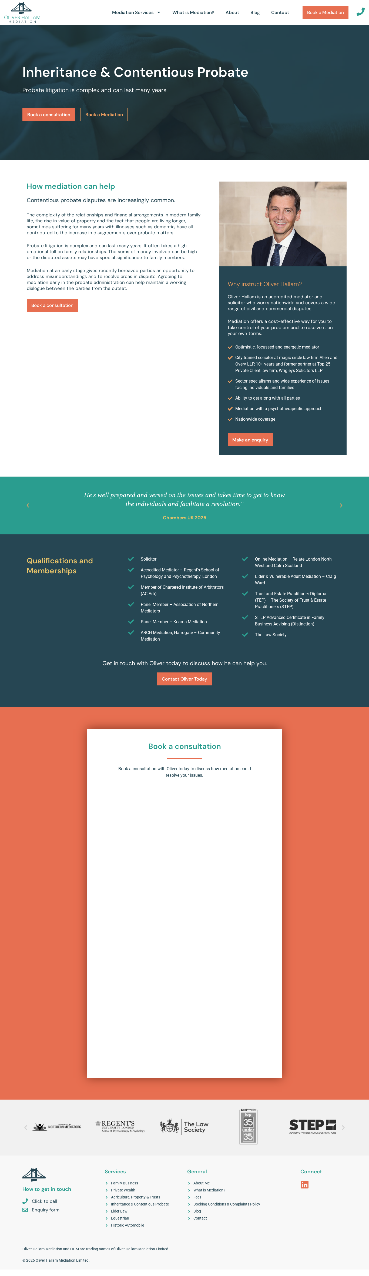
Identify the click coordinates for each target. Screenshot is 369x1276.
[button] (28, 505)
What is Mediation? (193, 12)
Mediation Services (133, 12)
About (232, 12)
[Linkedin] (304, 1184)
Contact (280, 12)
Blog (255, 12)
